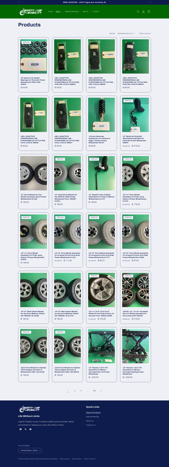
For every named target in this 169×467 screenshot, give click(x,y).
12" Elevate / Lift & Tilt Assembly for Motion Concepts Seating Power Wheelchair (133, 371)
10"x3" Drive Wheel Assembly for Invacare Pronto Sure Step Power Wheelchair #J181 (67, 255)
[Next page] (100, 390)
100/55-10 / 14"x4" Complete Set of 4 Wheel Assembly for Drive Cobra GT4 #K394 (135, 313)
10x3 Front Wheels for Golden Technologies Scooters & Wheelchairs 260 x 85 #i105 (33, 370)
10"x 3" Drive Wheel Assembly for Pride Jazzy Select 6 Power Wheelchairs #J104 (134, 198)
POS (36, 458)
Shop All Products (93, 412)
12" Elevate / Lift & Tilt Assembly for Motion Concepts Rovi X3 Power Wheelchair (99, 371)
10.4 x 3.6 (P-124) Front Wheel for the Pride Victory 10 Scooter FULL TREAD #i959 (101, 313)
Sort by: (112, 33)
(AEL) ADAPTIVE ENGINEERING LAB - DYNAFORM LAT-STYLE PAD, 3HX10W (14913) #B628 (67, 81)
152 (94, 391)
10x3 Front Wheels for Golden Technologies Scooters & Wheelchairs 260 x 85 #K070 (67, 370)
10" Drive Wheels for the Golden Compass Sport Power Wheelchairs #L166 (33, 197)
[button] (58, 11)
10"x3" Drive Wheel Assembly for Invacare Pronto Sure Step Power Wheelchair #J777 (101, 255)
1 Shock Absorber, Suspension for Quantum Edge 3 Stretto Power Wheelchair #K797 (99, 139)
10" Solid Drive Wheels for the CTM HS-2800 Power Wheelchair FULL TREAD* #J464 (66, 198)
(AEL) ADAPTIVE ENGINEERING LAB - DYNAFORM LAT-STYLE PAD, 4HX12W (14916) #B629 (135, 81)
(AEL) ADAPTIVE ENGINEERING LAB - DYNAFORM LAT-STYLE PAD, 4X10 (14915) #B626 (33, 139)
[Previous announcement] (18, 2)
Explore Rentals (92, 417)
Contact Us (90, 425)
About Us (90, 421)
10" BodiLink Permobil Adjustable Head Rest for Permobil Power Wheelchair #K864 (134, 139)
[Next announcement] (150, 2)
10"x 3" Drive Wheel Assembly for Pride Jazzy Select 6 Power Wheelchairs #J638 (32, 256)
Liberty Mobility (29, 458)
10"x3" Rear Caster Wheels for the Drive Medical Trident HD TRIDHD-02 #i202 (33, 313)
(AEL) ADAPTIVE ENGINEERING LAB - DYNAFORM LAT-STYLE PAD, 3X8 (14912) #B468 (101, 81)
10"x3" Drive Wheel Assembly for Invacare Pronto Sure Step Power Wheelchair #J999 (135, 255)
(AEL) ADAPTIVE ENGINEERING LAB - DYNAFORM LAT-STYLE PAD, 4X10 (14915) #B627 (67, 139)
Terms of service (90, 459)
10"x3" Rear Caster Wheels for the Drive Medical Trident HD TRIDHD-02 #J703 (67, 313)
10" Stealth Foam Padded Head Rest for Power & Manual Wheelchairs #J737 (101, 197)
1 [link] (68, 391)
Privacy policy (77, 459)
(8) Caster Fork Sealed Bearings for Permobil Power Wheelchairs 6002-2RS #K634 (33, 81)
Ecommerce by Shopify (50, 458)
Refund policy (65, 459)
